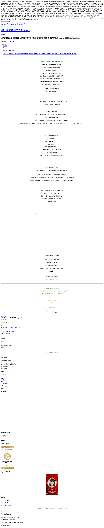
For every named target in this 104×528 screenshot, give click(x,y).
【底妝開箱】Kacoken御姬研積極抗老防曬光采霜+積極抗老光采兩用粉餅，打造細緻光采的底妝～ (40, 54)
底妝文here (12, 333)
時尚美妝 (12, 41)
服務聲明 (65, 508)
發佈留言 (3, 347)
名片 (4, 47)
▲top (2, 335)
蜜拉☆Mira (3, 319)
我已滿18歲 (3, 525)
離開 (8, 525)
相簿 (4, 44)
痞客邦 (11, 327)
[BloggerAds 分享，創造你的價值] (52, 477)
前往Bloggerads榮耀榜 (52, 484)
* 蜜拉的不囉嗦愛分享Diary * (15, 30)
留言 (15, 327)
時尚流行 (11, 331)
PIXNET (41, 508)
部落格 (5, 46)
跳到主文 (3, 34)
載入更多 (3, 338)
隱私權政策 (60, 508)
